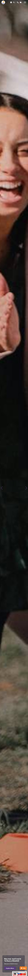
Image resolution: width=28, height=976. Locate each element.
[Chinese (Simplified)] (24, 974)
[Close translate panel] (25, 972)
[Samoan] (21, 974)
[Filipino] (17, 974)
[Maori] (14, 974)
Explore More (10, 968)
